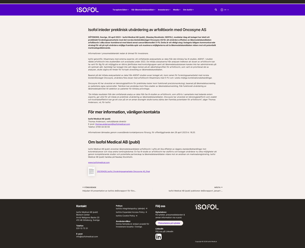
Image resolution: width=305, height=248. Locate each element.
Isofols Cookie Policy (125, 216)
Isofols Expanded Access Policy (130, 212)
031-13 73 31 (82, 228)
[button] (216, 9)
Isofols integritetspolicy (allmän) (130, 208)
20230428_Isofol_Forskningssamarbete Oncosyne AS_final (123, 171)
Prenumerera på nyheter (169, 223)
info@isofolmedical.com (87, 236)
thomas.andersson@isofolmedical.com (112, 124)
